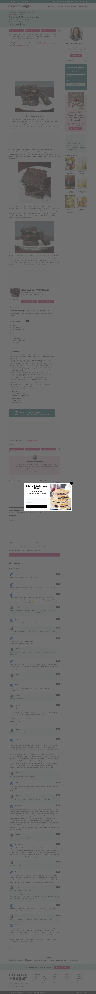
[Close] (71, 483)
